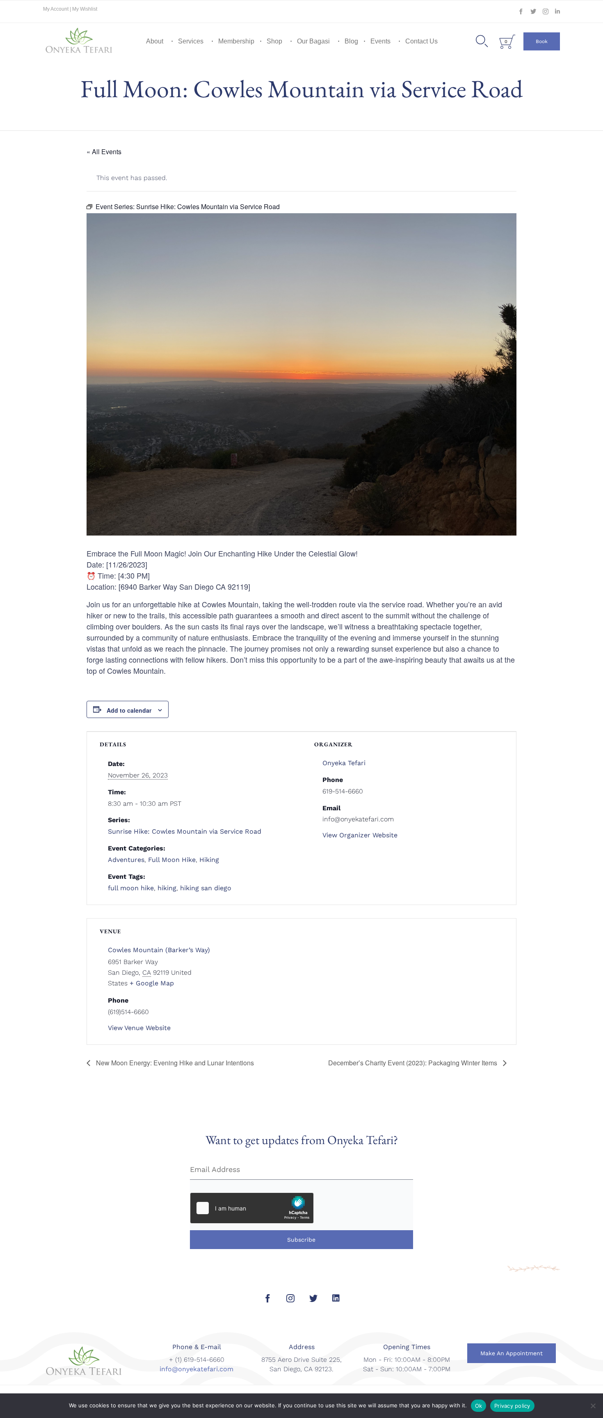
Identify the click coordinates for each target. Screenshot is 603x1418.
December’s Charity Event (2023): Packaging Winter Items (413, 1062)
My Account (56, 9)
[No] (593, 1406)
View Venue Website (139, 1028)
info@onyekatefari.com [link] (196, 1369)
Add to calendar (129, 710)
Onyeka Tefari (343, 763)
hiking (167, 888)
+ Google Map (152, 983)
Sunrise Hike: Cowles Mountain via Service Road (184, 831)
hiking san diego (205, 888)
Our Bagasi (313, 41)
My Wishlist (84, 9)
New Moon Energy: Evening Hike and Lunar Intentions (174, 1062)
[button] (541, 41)
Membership (236, 41)
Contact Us (421, 41)
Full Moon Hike (172, 860)
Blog (351, 41)
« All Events (104, 151)
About (154, 41)
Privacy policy (512, 1405)
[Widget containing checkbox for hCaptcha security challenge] (252, 1208)
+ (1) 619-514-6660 (196, 1359)
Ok (478, 1405)
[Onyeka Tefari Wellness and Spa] (79, 41)
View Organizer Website (359, 835)
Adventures (126, 860)
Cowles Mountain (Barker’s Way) (159, 950)
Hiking (209, 860)
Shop (274, 41)
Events (380, 41)
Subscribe (301, 1239)
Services (190, 41)
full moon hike (131, 888)
